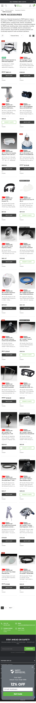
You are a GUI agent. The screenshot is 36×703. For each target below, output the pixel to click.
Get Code (18, 694)
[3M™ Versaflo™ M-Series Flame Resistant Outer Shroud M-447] (27, 467)
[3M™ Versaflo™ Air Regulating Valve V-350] (9, 420)
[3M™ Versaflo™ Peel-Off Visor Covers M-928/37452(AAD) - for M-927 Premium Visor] (27, 327)
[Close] (34, 2)
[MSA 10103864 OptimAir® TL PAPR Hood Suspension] (9, 48)
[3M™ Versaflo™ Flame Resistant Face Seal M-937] (27, 234)
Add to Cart (9, 75)
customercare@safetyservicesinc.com (26, 625)
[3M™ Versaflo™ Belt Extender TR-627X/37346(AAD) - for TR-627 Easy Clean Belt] (9, 187)
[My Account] (30, 6)
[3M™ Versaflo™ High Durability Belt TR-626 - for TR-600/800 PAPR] (27, 374)
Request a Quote (9, 122)
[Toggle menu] (2, 5)
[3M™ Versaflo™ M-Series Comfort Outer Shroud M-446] (9, 327)
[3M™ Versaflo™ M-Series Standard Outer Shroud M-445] (27, 420)
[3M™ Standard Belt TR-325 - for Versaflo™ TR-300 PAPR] (27, 560)
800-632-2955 (7, 625)
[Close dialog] (32, 667)
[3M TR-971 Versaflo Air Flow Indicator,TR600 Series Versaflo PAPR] (9, 94)
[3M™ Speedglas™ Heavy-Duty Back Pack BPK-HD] (27, 48)
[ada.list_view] (30, 35)
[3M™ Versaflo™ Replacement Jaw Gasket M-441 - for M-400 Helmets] (9, 467)
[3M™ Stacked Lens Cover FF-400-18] (27, 187)
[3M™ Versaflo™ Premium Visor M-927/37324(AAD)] (9, 374)
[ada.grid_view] (33, 35)
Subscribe (29, 649)
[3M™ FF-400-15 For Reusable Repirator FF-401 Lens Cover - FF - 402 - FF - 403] (9, 141)
